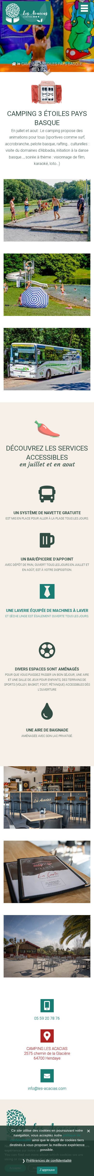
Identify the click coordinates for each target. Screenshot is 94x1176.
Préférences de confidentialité (49, 1160)
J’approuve (47, 1170)
